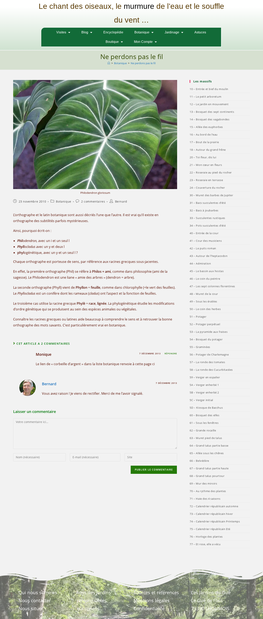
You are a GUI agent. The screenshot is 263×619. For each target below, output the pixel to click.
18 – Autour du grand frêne (208, 150)
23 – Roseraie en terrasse (206, 180)
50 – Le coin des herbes (205, 309)
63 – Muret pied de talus (206, 438)
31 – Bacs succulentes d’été (208, 203)
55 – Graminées (200, 347)
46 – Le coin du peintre (205, 278)
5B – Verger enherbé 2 (204, 392)
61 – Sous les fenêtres (204, 423)
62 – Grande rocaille (203, 430)
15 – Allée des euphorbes (206, 127)
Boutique (112, 41)
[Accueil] (108, 63)
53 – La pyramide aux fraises (208, 332)
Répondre (171, 353)
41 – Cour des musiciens (206, 241)
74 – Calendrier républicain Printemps (215, 521)
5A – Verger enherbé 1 (204, 385)
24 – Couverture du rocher (207, 187)
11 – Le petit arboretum (205, 96)
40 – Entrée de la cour (204, 233)
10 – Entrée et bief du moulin (209, 89)
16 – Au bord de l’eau (204, 134)
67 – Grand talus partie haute (209, 468)
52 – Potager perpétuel (205, 324)
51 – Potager (198, 316)
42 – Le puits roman (203, 248)
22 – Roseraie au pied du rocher (211, 172)
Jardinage (172, 32)
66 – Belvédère (199, 461)
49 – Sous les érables (203, 301)
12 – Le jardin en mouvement (209, 104)
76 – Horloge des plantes (206, 536)
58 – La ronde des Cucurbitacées (211, 370)
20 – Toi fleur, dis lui (203, 157)
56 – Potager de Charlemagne (209, 354)
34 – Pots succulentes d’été (208, 225)
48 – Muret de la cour (204, 294)
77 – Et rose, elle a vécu (205, 544)
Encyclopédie (113, 32)
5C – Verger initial (201, 400)
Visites (61, 32)
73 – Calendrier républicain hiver (211, 514)
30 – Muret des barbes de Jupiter (211, 195)
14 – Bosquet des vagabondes (209, 119)
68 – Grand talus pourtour (207, 476)
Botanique (141, 32)
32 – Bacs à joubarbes (204, 210)
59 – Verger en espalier (205, 377)
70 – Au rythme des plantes (208, 491)
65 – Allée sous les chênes (207, 453)
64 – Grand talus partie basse (209, 445)
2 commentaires (93, 201)
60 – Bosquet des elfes (204, 415)
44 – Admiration (200, 263)
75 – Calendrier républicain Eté (210, 529)
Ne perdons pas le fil (143, 63)
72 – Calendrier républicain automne (214, 506)
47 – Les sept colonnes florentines (212, 286)
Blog (84, 32)
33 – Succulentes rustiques (207, 218)
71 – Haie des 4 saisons (205, 498)
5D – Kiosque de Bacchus (206, 407)
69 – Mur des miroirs (203, 483)
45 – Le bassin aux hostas (207, 271)
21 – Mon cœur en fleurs (206, 165)
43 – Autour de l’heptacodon (208, 256)
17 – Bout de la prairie (204, 142)
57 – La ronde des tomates (207, 362)
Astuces (200, 32)
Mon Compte (143, 41)
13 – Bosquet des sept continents (212, 112)
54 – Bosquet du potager (206, 339)
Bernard (121, 201)
